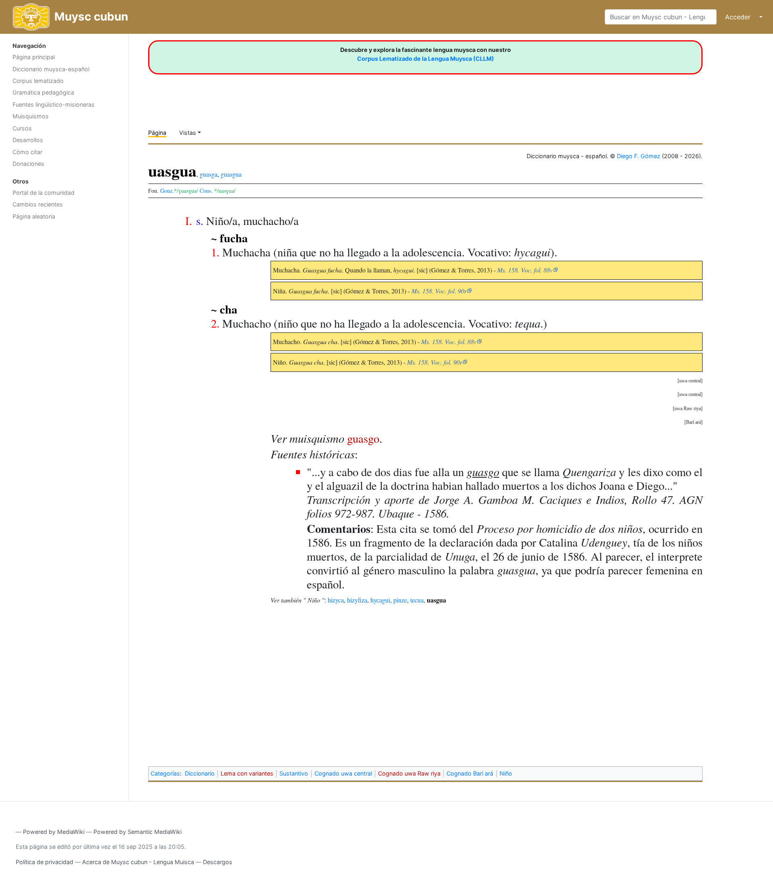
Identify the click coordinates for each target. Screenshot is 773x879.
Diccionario (200, 773)
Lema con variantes (247, 773)
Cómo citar (27, 152)
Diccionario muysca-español (50, 69)
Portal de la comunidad (43, 192)
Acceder (737, 17)
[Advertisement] (64, 352)
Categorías (165, 773)
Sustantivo (293, 773)
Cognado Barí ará (469, 773)
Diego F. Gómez (638, 156)
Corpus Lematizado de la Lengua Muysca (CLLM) (425, 58)
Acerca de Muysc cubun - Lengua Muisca (138, 861)
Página (157, 132)
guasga (208, 174)
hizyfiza (357, 600)
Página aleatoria (33, 216)
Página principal (33, 57)
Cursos (22, 128)
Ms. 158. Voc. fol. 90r (439, 291)
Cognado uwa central (343, 773)
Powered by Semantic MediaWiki (137, 831)
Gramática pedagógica (43, 92)
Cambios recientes (37, 204)
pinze (400, 600)
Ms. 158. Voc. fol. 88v (525, 270)
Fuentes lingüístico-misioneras (53, 104)
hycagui (380, 600)
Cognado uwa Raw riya (409, 773)
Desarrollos (27, 139)
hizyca (336, 600)
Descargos (217, 861)
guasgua (231, 174)
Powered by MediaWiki (54, 831)
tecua (417, 600)
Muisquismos (30, 116)
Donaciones (28, 163)
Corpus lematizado (38, 80)
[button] (690, 381)
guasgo (363, 438)
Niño (506, 773)
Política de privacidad (44, 861)
